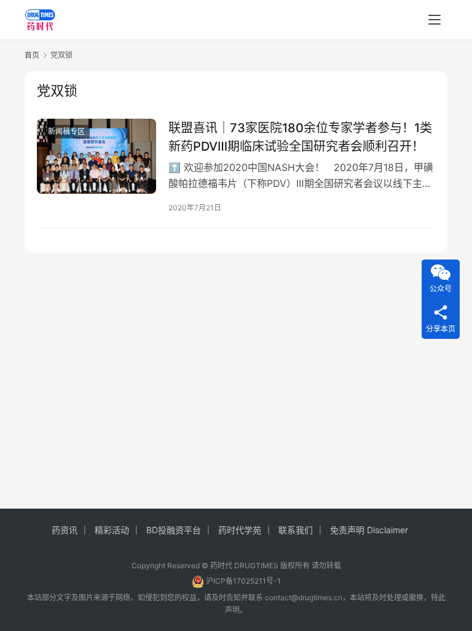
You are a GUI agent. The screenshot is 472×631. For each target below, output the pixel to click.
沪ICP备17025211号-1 (243, 580)
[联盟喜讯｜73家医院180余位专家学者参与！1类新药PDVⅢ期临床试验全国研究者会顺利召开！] (96, 156)
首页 (32, 55)
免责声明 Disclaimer (369, 530)
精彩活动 (112, 530)
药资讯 (64, 530)
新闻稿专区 (66, 131)
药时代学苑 (239, 530)
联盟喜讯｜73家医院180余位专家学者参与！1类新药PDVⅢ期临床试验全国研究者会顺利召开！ (300, 137)
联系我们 (295, 530)
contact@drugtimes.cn (303, 597)
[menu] (434, 20)
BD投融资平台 (173, 530)
